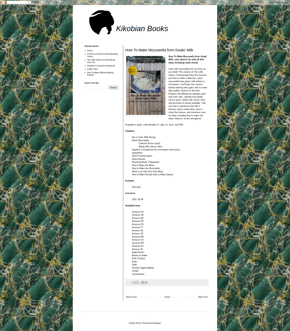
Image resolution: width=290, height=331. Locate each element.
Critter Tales (92, 69)
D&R (134, 258)
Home (167, 297)
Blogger (157, 323)
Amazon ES (138, 224)
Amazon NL (137, 230)
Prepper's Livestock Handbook (101, 66)
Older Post (203, 297)
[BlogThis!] (136, 282)
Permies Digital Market (143, 268)
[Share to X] (139, 282)
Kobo (134, 261)
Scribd (135, 271)
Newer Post (131, 297)
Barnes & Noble (139, 255)
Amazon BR (138, 236)
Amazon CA (138, 239)
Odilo (135, 264)
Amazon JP (137, 233)
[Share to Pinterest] (146, 282)
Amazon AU (137, 246)
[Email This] (133, 282)
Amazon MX (138, 243)
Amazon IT (137, 227)
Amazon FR (137, 221)
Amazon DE (138, 218)
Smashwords (138, 274)
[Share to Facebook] (143, 282)
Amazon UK (138, 215)
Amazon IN (137, 249)
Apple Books (138, 252)
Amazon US (138, 212)
